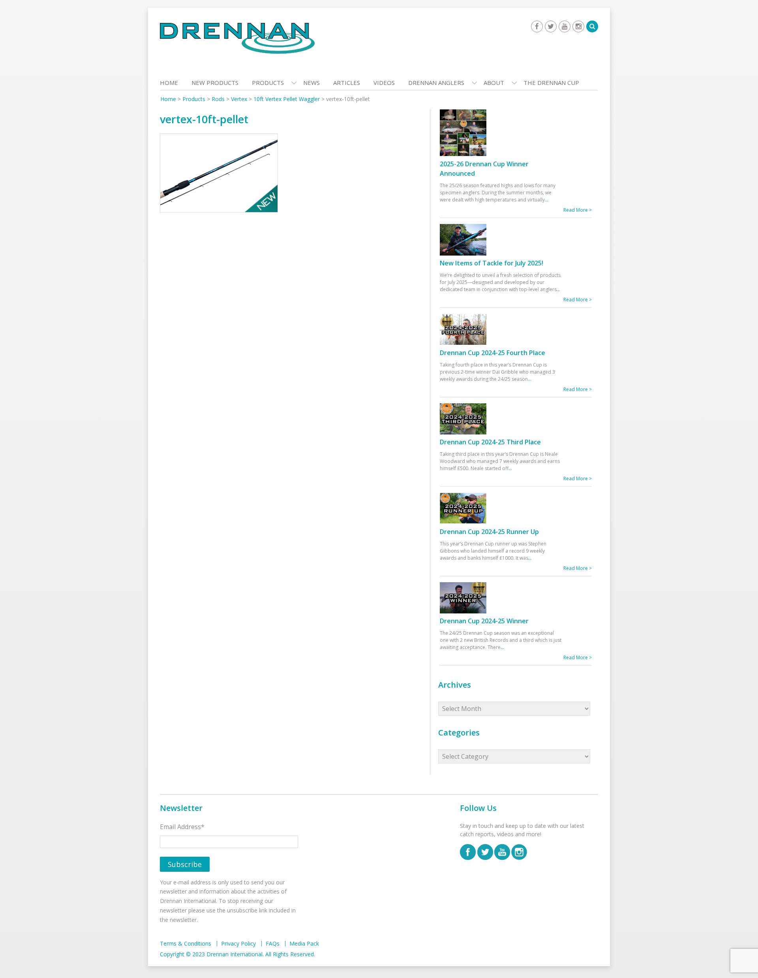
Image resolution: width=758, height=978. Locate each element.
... (546, 199)
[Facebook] (537, 26)
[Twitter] (551, 26)
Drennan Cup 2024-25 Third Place (490, 442)
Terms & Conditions (185, 943)
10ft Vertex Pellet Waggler (286, 99)
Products (268, 83)
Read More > (577, 210)
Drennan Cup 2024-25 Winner (484, 621)
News (311, 83)
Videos (384, 83)
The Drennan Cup (551, 83)
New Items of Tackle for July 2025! (491, 263)
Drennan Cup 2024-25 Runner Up (489, 531)
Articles (346, 83)
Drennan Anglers (436, 83)
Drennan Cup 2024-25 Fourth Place (492, 352)
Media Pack (304, 943)
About (494, 83)
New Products (214, 83)
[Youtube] (564, 26)
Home (169, 83)
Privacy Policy (238, 943)
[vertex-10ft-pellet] (219, 175)
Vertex (239, 99)
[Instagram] (578, 26)
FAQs (273, 943)
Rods (218, 99)
